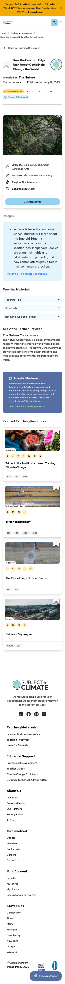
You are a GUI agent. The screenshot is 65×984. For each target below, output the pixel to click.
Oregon (11, 946)
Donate (11, 837)
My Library (13, 889)
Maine (10, 923)
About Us (14, 791)
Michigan (12, 929)
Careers (11, 854)
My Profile (12, 883)
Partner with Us (15, 849)
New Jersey (13, 935)
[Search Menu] (54, 22)
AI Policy (12, 820)
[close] (61, 8)
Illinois (10, 918)
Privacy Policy (15, 814)
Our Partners (14, 808)
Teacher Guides (16, 768)
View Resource (33, 201)
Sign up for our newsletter (21, 895)
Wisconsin (12, 952)
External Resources (22, 32)
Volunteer (12, 843)
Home (3, 32)
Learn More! (35, 12)
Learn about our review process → (27, 406)
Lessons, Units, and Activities (23, 734)
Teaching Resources (18, 739)
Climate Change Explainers (22, 774)
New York (12, 940)
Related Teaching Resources (27, 274)
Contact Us (13, 860)
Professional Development (22, 763)
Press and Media (16, 803)
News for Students (17, 745)
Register (11, 878)
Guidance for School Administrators (27, 779)
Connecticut (14, 912)
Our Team (12, 797)
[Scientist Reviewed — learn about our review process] (56, 64)
